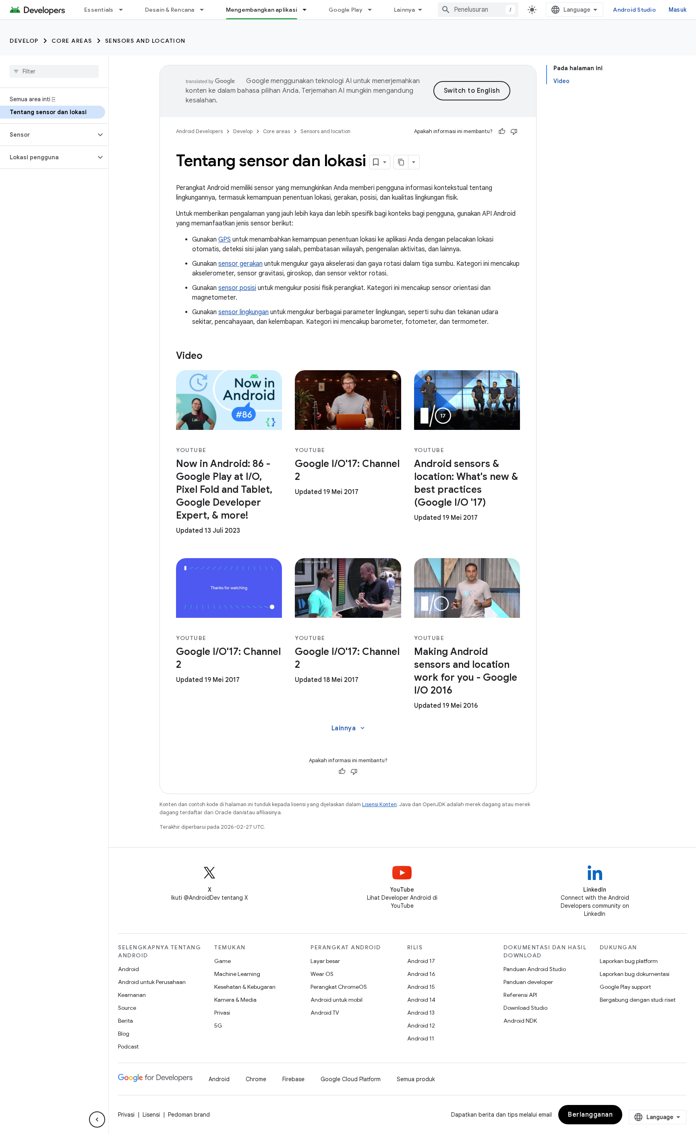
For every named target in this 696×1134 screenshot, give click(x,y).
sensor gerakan (240, 264)
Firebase (293, 1079)
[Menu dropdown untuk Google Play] (373, 9)
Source (127, 1007)
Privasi (222, 1012)
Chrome (256, 1079)
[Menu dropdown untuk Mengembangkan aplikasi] (308, 9)
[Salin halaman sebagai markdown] (401, 162)
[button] (47, 134)
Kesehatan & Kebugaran (245, 986)
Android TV (325, 1012)
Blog (123, 1033)
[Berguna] (502, 131)
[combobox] (478, 9)
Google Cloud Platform (351, 1079)
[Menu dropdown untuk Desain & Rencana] (205, 9)
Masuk (677, 9)
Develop (24, 40)
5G (218, 1025)
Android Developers (199, 131)
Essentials (99, 9)
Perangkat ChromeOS (339, 986)
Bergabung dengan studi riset (637, 999)
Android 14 (421, 999)
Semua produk (416, 1079)
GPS (224, 240)
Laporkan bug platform (629, 961)
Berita (125, 1020)
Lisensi (151, 1114)
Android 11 (420, 1038)
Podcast (128, 1046)
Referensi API (520, 995)
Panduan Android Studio (534, 969)
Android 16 (421, 974)
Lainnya (404, 9)
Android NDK (520, 1020)
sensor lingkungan (243, 312)
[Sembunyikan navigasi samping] (97, 1119)
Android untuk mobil (336, 999)
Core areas (72, 40)
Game (222, 961)
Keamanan (132, 995)
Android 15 (421, 986)
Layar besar (325, 961)
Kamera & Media (235, 999)
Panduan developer (528, 982)
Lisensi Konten (379, 804)
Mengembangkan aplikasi (262, 9)
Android (128, 969)
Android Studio (634, 9)
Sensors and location (145, 40)
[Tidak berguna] (514, 131)
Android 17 (421, 961)
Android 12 (421, 1025)
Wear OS (322, 974)
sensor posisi (237, 288)
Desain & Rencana (170, 9)
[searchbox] (54, 71)
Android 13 (421, 1012)
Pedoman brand (189, 1114)
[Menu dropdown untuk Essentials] (124, 9)
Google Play (345, 9)
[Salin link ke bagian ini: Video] (211, 356)
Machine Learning (237, 974)
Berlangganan (590, 1115)
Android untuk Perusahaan (152, 982)
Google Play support (625, 986)
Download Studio (525, 1007)
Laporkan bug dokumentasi (634, 974)
